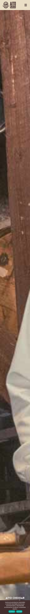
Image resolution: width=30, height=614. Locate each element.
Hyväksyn (11, 611)
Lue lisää (19, 611)
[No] (28, 607)
